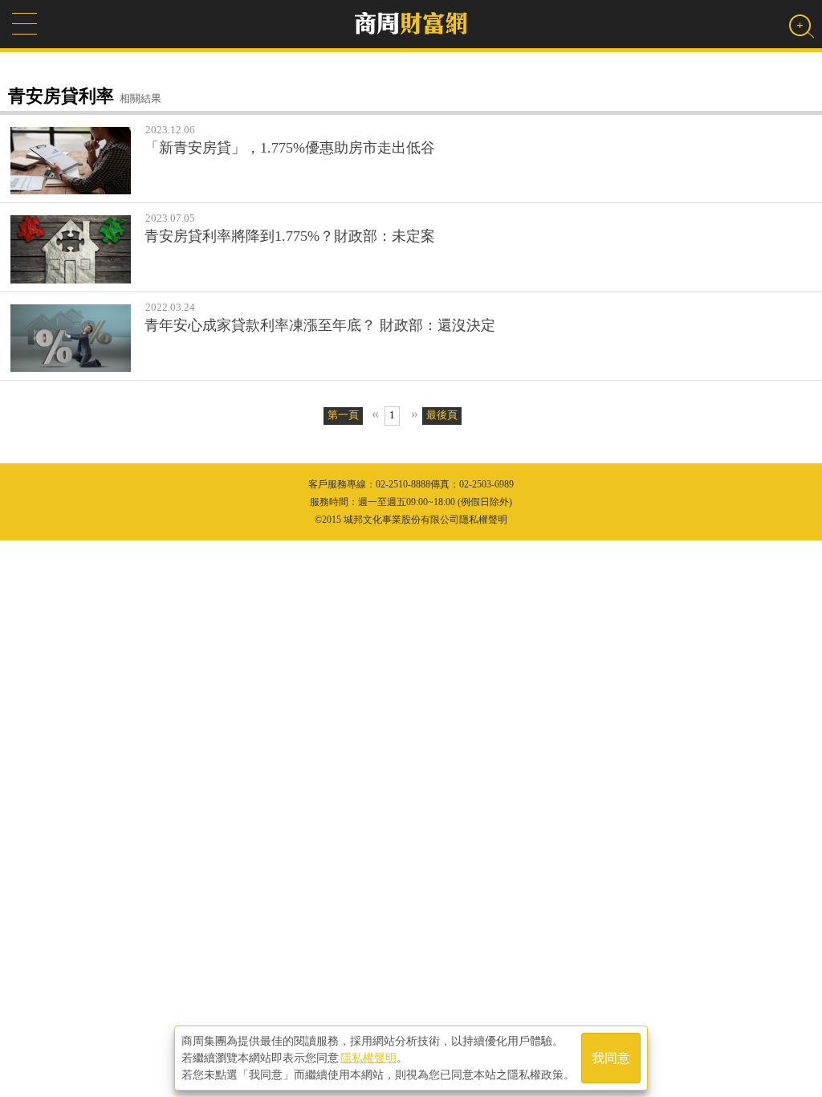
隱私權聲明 (368, 1057)
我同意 (611, 1058)
